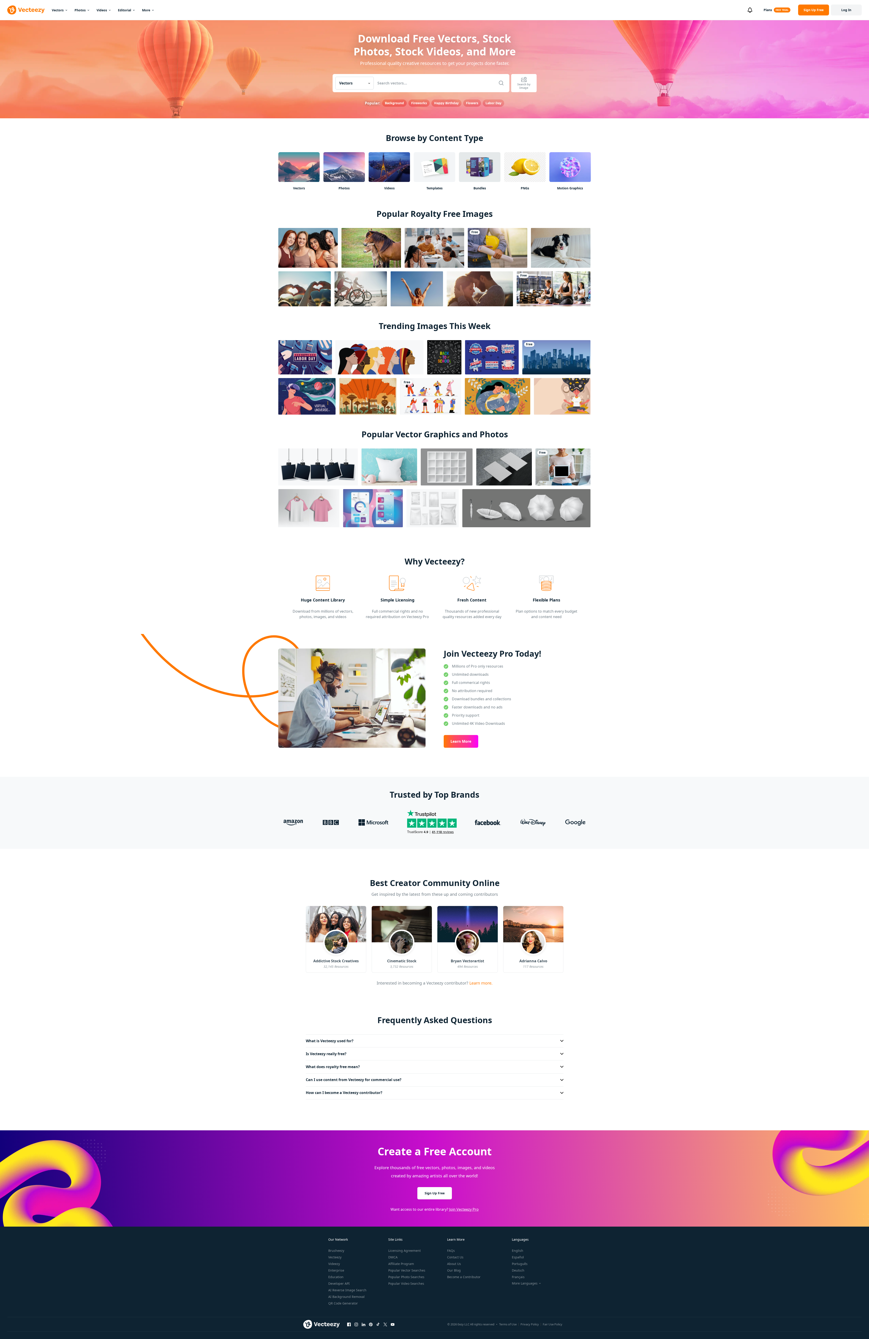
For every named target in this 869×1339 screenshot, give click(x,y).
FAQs (451, 1250)
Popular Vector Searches (406, 1270)
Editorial (124, 10)
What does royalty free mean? (333, 1066)
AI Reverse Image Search (347, 1290)
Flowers (472, 103)
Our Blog (454, 1270)
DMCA (393, 1257)
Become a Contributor (464, 1277)
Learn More (461, 741)
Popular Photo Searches (406, 1277)
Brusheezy (336, 1250)
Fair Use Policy (552, 1324)
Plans (768, 10)
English (517, 1250)
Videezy (334, 1264)
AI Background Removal (346, 1296)
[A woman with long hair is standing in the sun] (417, 288)
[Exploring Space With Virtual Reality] (307, 396)
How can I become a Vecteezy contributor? (344, 1092)
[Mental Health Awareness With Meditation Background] (562, 396)
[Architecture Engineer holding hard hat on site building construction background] (497, 248)
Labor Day (493, 103)
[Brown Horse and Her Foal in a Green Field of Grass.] (371, 248)
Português (520, 1264)
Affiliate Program (401, 1264)
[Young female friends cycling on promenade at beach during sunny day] (360, 288)
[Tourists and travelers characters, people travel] (430, 396)
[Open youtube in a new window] (392, 1324)
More (146, 10)
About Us (454, 1264)
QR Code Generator (343, 1303)
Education (336, 1277)
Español (518, 1257)
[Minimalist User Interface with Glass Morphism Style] (373, 508)
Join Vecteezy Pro (464, 1209)
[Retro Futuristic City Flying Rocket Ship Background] (367, 396)
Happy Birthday (446, 103)
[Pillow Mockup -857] (389, 466)
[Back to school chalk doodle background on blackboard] (444, 357)
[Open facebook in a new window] (349, 1324)
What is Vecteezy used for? (330, 1040)
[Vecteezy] (26, 10)
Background (394, 103)
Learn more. (480, 982)
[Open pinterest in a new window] (371, 1324)
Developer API (339, 1283)
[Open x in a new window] (385, 1324)
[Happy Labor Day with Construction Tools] (305, 357)
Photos (80, 10)
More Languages (525, 1283)
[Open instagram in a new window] (356, 1324)
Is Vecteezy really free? (326, 1053)
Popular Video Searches (406, 1283)
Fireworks (419, 103)
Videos (102, 10)
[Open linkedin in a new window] (363, 1324)
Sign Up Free (435, 1193)
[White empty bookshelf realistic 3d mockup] (447, 466)
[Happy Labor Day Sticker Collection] (492, 357)
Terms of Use (508, 1324)
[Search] (501, 83)
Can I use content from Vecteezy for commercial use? (353, 1079)
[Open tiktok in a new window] (378, 1324)
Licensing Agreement (404, 1250)
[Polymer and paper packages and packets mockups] (432, 508)
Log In (846, 10)
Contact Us (455, 1257)
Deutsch (518, 1270)
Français (518, 1277)
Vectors (58, 10)
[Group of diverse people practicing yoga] (553, 288)
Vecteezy (334, 1257)
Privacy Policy (529, 1324)
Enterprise (336, 1270)
